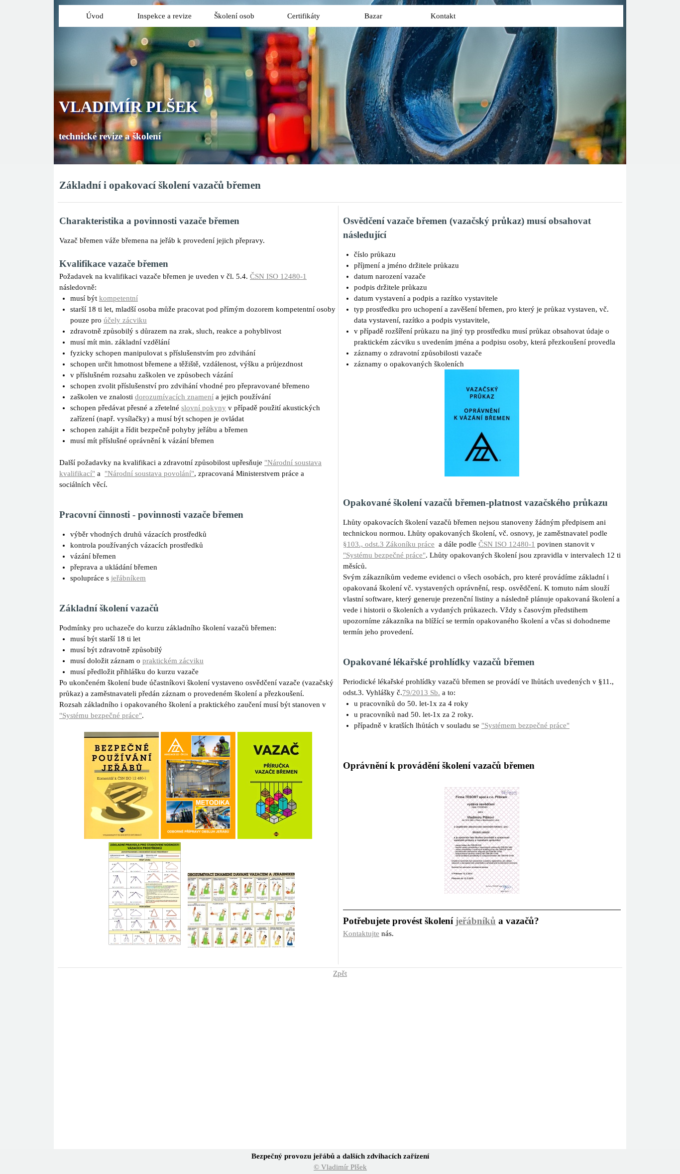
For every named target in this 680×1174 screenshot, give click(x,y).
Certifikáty (303, 16)
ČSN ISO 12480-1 (278, 276)
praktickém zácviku (173, 661)
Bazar (373, 16)
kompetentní (118, 298)
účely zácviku (125, 320)
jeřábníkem (128, 578)
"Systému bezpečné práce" (100, 715)
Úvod (95, 16)
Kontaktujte (361, 934)
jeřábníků (475, 921)
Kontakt (443, 16)
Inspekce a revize (164, 16)
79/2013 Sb (420, 693)
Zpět (340, 973)
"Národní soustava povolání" (149, 473)
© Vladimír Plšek (340, 1167)
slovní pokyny (203, 408)
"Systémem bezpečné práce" (525, 725)
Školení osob (234, 16)
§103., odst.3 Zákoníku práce (389, 544)
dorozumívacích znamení (174, 397)
